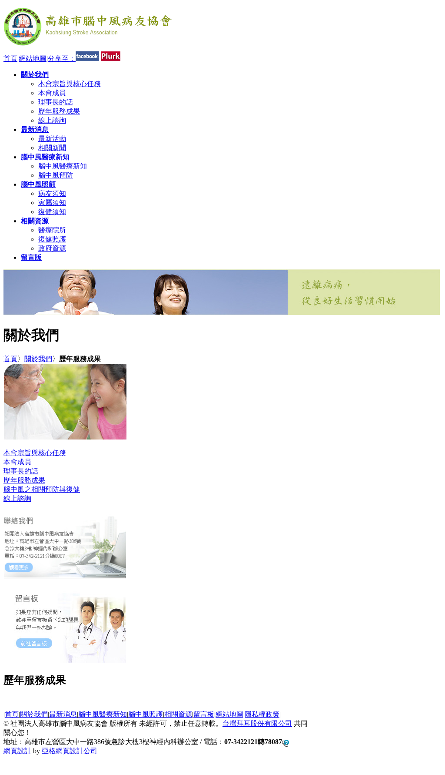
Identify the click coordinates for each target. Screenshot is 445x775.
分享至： (62, 58)
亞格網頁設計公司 (69, 751)
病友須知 (52, 193)
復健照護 (52, 239)
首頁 (10, 58)
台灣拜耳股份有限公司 (257, 723)
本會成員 (52, 93)
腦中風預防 (55, 175)
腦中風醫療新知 (62, 166)
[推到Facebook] (87, 58)
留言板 (203, 714)
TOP (10, 759)
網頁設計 (17, 751)
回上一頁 (217, 702)
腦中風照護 (145, 714)
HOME (13, 767)
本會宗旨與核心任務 (69, 83)
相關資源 (178, 714)
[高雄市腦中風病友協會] (87, 47)
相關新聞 (52, 147)
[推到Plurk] (110, 58)
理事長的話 (55, 102)
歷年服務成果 (59, 111)
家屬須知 (52, 202)
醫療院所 (52, 230)
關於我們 (38, 358)
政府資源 (52, 248)
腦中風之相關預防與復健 (41, 489)
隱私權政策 (262, 714)
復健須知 (52, 211)
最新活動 (52, 138)
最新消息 (63, 714)
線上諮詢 (52, 120)
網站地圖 (32, 58)
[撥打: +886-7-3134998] (285, 742)
